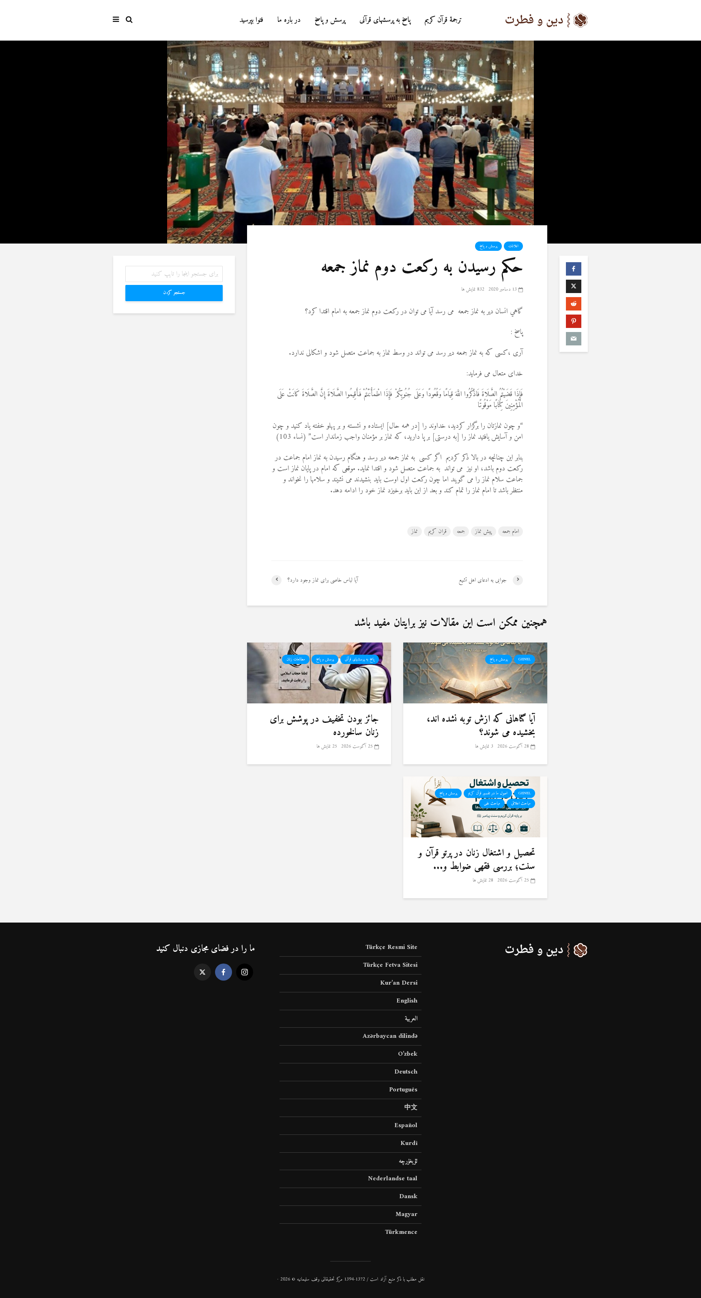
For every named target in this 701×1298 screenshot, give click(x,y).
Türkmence (401, 1232)
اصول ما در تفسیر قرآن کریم (487, 793)
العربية (411, 1018)
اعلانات (513, 246)
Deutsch (405, 1072)
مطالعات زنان (295, 659)
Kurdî (408, 1143)
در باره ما (289, 20)
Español (405, 1125)
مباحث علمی (492, 803)
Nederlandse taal (392, 1178)
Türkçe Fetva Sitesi (390, 965)
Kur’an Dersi (398, 983)
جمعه (461, 531)
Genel (524, 659)
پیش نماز (483, 531)
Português (403, 1089)
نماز (414, 531)
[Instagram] (244, 972)
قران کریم (437, 531)
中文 (410, 1107)
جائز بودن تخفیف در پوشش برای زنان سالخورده (324, 726)
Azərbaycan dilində (390, 1036)
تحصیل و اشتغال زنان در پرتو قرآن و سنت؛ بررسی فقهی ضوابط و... (476, 860)
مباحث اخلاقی (521, 803)
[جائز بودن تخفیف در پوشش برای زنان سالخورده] (319, 672)
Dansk (408, 1196)
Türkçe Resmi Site (391, 948)
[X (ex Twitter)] (202, 972)
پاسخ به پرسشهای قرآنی (385, 20)
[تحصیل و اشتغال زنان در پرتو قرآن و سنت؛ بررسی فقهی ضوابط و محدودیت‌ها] (475, 806)
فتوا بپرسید (251, 20)
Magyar (406, 1214)
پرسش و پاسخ (330, 20)
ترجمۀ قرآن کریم (443, 20)
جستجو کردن (174, 293)
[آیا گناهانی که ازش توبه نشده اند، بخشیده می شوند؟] (475, 672)
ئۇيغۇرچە (408, 1161)
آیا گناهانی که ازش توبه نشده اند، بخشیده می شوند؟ (481, 726)
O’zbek (407, 1054)
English (406, 1001)
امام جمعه (510, 531)
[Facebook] (223, 972)
